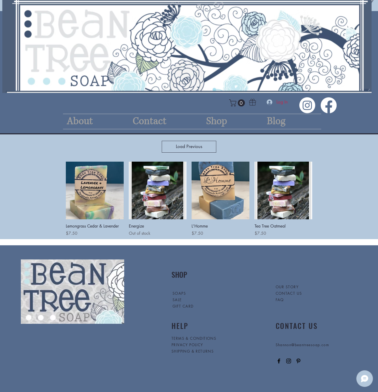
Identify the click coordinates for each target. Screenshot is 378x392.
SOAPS (179, 293)
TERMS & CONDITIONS (194, 338)
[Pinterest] (298, 361)
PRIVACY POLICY (188, 344)
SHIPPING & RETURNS (193, 351)
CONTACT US (289, 293)
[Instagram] (307, 105)
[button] (238, 103)
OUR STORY (287, 286)
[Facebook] (329, 105)
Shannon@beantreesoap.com (302, 344)
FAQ (280, 299)
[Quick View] (95, 191)
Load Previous (189, 146)
